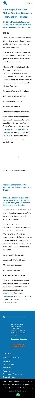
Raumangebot (8, 364)
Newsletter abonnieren (19, 345)
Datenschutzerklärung (17, 391)
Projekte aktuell (11, 357)
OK (18, 395)
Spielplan (7, 353)
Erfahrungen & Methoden (12, 374)
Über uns (7, 371)
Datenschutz (15, 339)
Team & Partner (9, 377)
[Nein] (33, 388)
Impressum (23, 339)
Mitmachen (7, 367)
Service (6, 361)
